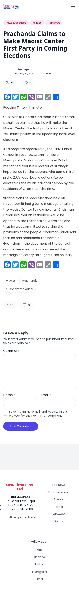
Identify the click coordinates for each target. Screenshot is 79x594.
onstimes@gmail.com (20, 517)
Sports (58, 521)
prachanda (30, 281)
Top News (58, 485)
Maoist (10, 281)
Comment (12, 350)
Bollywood (59, 514)
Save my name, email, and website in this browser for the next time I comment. (38, 414)
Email (46, 395)
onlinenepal (22, 69)
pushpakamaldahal (19, 289)
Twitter (40, 564)
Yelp (39, 550)
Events (58, 499)
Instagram (39, 572)
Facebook (39, 557)
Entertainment (58, 492)
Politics (59, 507)
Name (9, 395)
